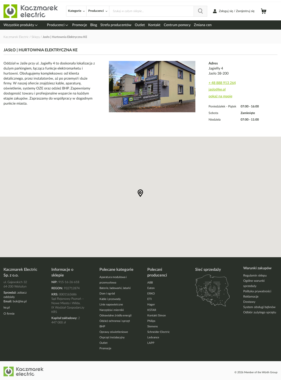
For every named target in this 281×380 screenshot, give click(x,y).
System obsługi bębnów (259, 307)
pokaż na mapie (220, 96)
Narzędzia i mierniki (111, 310)
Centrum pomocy (177, 25)
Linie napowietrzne (111, 304)
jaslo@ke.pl (217, 89)
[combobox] (158, 11)
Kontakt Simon (156, 315)
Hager (151, 304)
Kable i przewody (110, 299)
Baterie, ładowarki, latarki (115, 288)
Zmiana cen (203, 25)
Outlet (140, 25)
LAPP (150, 343)
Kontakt (154, 25)
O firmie (9, 313)
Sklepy (36, 37)
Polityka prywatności (257, 291)
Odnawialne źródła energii (115, 315)
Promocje (79, 25)
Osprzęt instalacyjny (112, 337)
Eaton (151, 288)
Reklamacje (250, 296)
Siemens (152, 326)
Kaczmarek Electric (16, 37)
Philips (151, 321)
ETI (149, 299)
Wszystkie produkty (19, 25)
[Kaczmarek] (31, 11)
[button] (140, 193)
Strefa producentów (115, 25)
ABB (150, 282)
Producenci (56, 25)
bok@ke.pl (20, 301)
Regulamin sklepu (255, 275)
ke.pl (7, 307)
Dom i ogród (107, 293)
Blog (93, 25)
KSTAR (151, 310)
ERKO (151, 293)
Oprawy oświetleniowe (113, 332)
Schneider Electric (158, 332)
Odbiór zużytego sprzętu (259, 312)
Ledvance (153, 337)
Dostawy (249, 301)
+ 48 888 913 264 (222, 83)
